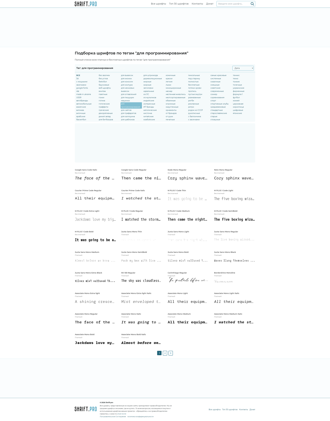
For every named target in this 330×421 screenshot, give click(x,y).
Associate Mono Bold (84, 334)
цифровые (238, 110)
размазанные (194, 97)
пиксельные (194, 75)
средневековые (218, 107)
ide (77, 91)
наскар (169, 91)
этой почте (121, 414)
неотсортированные (175, 97)
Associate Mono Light (178, 293)
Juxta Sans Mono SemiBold (134, 252)
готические (104, 104)
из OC (146, 94)
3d (77, 78)
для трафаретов (128, 113)
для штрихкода (150, 75)
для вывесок (127, 75)
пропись (192, 91)
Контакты (197, 3)
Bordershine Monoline (224, 273)
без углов (103, 78)
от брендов (171, 113)
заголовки (148, 88)
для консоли (127, 81)
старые (214, 116)
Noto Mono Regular (223, 170)
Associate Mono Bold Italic (133, 334)
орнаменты (171, 110)
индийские (148, 100)
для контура (127, 85)
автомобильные (84, 104)
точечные (237, 85)
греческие (104, 110)
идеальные (148, 91)
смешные (215, 85)
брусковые (104, 85)
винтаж (102, 91)
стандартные (217, 110)
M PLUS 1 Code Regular (132, 211)
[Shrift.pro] (86, 4)
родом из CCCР (195, 110)
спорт (213, 100)
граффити (103, 107)
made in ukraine (83, 94)
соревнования (217, 97)
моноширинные (173, 88)
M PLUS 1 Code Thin (177, 190)
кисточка (147, 113)
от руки (169, 116)
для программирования (130, 105)
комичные (170, 75)
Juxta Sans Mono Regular (226, 231)
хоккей (236, 100)
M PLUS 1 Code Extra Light (87, 211)
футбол (236, 97)
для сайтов (126, 110)
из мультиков (149, 97)
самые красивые (218, 75)
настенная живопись (176, 94)
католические (150, 110)
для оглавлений (128, 94)
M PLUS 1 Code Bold (84, 231)
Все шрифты (158, 3)
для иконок (126, 78)
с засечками (194, 119)
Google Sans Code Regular (133, 170)
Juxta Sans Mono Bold (178, 252)
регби (191, 100)
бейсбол (103, 81)
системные (216, 78)
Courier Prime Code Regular (88, 190)
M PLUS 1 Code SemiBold (225, 211)
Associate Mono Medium (179, 314)
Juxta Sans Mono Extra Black (88, 273)
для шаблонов (128, 119)
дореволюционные (152, 78)
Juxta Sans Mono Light (178, 231)
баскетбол (81, 119)
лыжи (168, 85)
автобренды (82, 100)
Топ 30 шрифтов (179, 3)
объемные (171, 100)
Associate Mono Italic (131, 314)
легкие (169, 81)
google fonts (82, 88)
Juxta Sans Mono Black (225, 252)
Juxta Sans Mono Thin (131, 231)
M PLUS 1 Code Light (223, 190)
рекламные (193, 104)
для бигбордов (106, 119)
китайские (148, 116)
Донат (209, 3)
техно (235, 78)
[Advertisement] (165, 27)
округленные (172, 107)
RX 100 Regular (128, 273)
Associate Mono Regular (86, 314)
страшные (215, 119)
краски (169, 78)
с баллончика (194, 116)
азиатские (81, 107)
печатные (170, 119)
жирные (147, 81)
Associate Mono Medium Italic (228, 314)
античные (80, 113)
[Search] (252, 4)
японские (237, 113)
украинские (238, 88)
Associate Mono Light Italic (226, 293)
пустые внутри (195, 94)
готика (102, 100)
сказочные (215, 81)
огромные (170, 104)
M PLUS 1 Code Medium (179, 211)
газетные (103, 94)
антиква (80, 110)
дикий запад (105, 116)
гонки (101, 97)
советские (215, 88)
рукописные (194, 113)
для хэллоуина (128, 116)
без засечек (104, 75)
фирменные (238, 91)
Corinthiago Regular (177, 273)
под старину (194, 78)
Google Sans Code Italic (86, 170)
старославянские (219, 113)
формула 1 (238, 94)
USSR (78, 97)
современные (217, 91)
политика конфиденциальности (140, 417)
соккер (214, 94)
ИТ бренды (148, 107)
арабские (80, 116)
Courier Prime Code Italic (133, 190)
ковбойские (149, 119)
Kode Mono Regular (177, 170)
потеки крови (194, 88)
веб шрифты (105, 88)
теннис (236, 75)
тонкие (236, 81)
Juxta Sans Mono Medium (87, 252)
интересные (149, 104)
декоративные (106, 113)
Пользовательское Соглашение (113, 417)
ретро (191, 107)
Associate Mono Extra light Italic (136, 293)
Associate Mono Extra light (87, 293)
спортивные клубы (220, 104)
